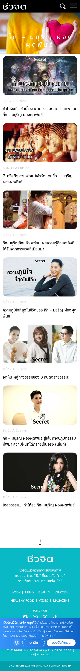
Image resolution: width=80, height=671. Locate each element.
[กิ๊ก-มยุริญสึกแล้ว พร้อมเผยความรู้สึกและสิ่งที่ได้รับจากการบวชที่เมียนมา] (40, 222)
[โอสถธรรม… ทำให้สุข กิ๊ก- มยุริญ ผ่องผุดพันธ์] (40, 481)
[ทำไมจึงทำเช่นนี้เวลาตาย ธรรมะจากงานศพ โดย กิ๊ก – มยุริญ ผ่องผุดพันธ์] (40, 88)
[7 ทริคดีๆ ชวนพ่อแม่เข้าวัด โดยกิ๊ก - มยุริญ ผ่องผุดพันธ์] (40, 155)
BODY (16, 592)
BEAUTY (44, 592)
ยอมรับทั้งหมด (61, 642)
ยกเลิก (33, 642)
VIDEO (43, 600)
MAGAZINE (61, 600)
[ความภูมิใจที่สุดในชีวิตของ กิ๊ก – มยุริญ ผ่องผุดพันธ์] (40, 289)
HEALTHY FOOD (22, 600)
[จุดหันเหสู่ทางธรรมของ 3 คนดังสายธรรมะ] (40, 353)
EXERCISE (61, 592)
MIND (29, 592)
